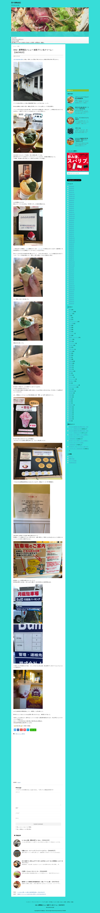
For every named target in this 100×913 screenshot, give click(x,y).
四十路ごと (71, 381)
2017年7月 (71, 271)
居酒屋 (70, 341)
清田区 (70, 367)
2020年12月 (72, 194)
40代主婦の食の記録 (50, 907)
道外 (70, 373)
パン (70, 317)
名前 (17, 808)
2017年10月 (72, 266)
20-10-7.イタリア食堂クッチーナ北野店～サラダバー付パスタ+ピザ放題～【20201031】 (78, 436)
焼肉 (70, 335)
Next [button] (87, 22)
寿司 (70, 309)
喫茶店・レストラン (73, 337)
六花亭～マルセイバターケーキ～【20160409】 (35, 871)
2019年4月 (71, 230)
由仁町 (70, 415)
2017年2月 (71, 281)
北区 (70, 359)
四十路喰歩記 (16, 3)
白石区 (70, 365)
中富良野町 (71, 391)
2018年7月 (71, 248)
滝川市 (70, 413)
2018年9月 (71, 244)
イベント (71, 377)
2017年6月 (71, 273)
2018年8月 (71, 246)
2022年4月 (71, 186)
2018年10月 (72, 242)
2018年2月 (71, 258)
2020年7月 (71, 204)
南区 (70, 357)
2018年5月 (71, 252)
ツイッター (40, 248)
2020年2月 (71, 210)
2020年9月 (71, 200)
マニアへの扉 (15, 41)
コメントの (72, 460)
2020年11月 (72, 196)
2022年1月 (71, 192)
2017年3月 (71, 279)
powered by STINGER (61, 910)
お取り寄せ (71, 349)
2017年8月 (71, 270)
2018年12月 (72, 238)
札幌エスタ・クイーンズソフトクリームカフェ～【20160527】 (39, 850)
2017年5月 (71, 275)
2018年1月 (71, 260)
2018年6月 (71, 250)
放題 (70, 347)
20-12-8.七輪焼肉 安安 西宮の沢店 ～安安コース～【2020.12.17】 (81, 140)
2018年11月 (72, 240)
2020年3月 (71, 208)
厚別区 (70, 369)
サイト (17, 818)
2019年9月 (71, 220)
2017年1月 (71, 283)
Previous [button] (12, 22)
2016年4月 (71, 301)
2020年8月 (71, 202)
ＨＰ (27, 248)
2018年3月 (71, 256)
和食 (70, 327)
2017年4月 (71, 277)
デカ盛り (71, 345)
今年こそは (78, 128)
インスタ (14, 37)
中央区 (70, 351)
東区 (70, 353)
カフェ (19, 733)
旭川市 (70, 409)
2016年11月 (72, 287)
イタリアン (71, 333)
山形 (70, 399)
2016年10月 (72, 289)
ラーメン (71, 311)
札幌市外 (71, 371)
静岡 (70, 420)
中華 (70, 331)
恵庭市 (70, 407)
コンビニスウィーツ (73, 385)
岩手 (70, 403)
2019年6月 (71, 226)
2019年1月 (71, 236)
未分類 (70, 375)
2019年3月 (71, 232)
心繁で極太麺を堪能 (18, 59)
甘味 (16, 733)
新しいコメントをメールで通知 (24, 827)
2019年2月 (71, 234)
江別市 (70, 411)
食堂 (70, 325)
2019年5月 (71, 228)
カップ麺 (71, 323)
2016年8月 (71, 293)
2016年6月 (71, 297)
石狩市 (70, 416)
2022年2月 (71, 190)
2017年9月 (71, 268)
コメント (18, 792)
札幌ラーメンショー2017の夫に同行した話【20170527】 (31, 894)
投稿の (71, 458)
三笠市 (70, 389)
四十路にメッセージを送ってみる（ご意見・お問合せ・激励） (28, 42)
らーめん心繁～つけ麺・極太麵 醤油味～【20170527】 (31, 892)
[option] (50, 19)
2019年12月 (72, 214)
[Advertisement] (25, 748)
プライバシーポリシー (17, 39)
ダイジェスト (72, 379)
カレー (70, 313)
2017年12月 (72, 262)
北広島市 (71, 393)
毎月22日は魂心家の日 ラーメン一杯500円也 (82, 108)
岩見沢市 (71, 405)
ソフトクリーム (72, 387)
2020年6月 (71, 206)
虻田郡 (70, 418)
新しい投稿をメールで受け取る (24, 829)
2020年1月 (71, 212)
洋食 (70, 329)
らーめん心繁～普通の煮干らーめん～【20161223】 (36, 840)
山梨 (70, 401)
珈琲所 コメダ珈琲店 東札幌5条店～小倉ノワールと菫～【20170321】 (41, 881)
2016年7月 (71, 295)
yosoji (18, 782)
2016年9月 (71, 291)
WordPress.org (72, 462)
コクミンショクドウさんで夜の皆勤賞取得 (81, 97)
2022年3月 (71, 188)
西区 (70, 355)
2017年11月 (72, 264)
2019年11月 (72, 216)
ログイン (71, 456)
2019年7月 (71, 224)
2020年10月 (72, 198)
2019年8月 (71, 222)
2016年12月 (72, 285)
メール (17, 813)
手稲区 (70, 361)
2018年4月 (71, 254)
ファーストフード (73, 321)
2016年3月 (71, 303)
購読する (70, 90)
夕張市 (70, 395)
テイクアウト (72, 343)
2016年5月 (71, 299)
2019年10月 (72, 218)
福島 (70, 383)
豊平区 (23, 733)
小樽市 (70, 397)
